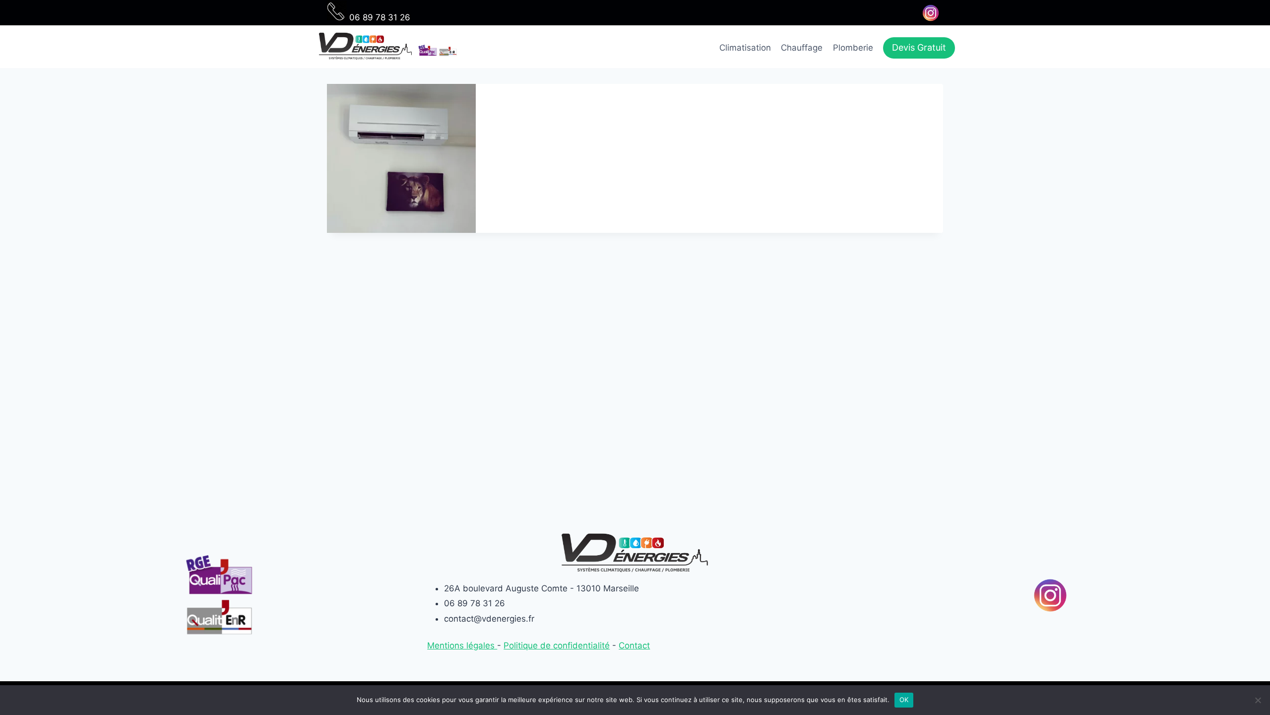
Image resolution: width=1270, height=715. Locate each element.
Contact (634, 645)
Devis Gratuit (919, 47)
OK (904, 700)
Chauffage (802, 48)
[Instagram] (930, 12)
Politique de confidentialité (557, 645)
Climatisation (745, 48)
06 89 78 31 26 (378, 17)
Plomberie (853, 48)
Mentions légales (462, 645)
